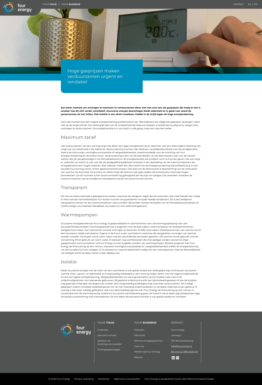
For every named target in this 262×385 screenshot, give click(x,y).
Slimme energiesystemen (148, 341)
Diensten (139, 330)
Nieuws (138, 357)
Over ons (139, 346)
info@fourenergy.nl (181, 346)
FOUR (50, 4)
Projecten (103, 330)
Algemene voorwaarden (127, 379)
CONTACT (238, 4)
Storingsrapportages (109, 349)
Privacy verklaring (84, 379)
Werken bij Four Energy (147, 351)
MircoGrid (139, 335)
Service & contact (107, 335)
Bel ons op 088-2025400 (184, 351)
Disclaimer (103, 379)
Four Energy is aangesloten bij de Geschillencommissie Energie (179, 379)
